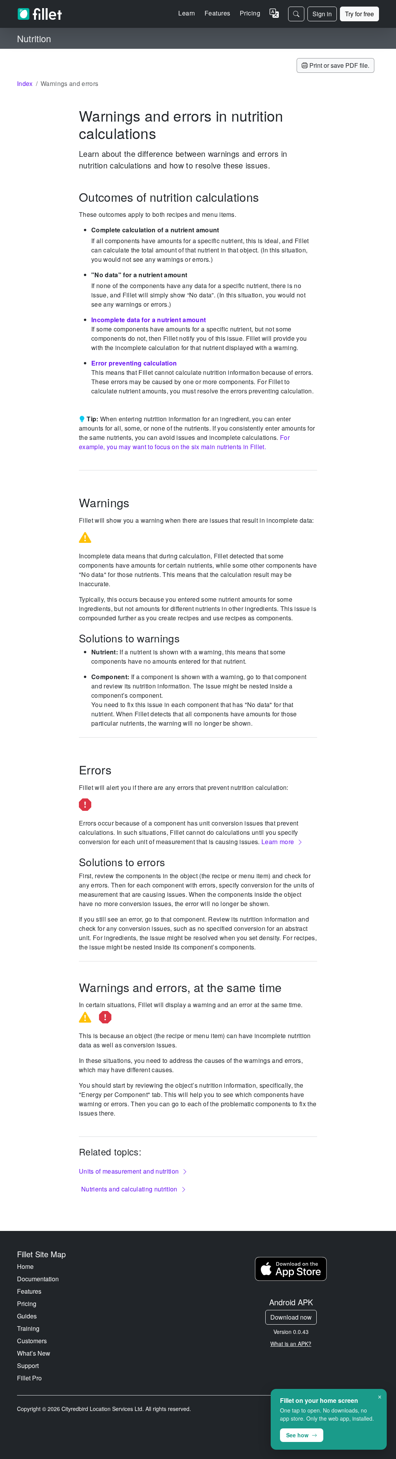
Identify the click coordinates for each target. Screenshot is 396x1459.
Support (28, 1365)
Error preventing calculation (134, 363)
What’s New (33, 1353)
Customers (32, 1340)
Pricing (250, 13)
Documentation (38, 1278)
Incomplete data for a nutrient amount (148, 319)
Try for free (359, 13)
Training (28, 1328)
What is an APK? (290, 1343)
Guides (27, 1315)
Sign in (322, 13)
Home (25, 1266)
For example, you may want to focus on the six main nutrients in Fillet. (184, 442)
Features (29, 1291)
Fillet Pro (29, 1377)
